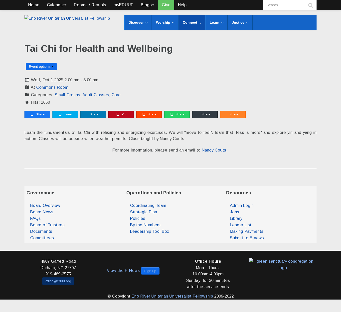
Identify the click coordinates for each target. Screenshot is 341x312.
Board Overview (45, 205)
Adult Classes (95, 94)
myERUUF (123, 4)
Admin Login (242, 205)
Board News (41, 212)
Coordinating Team (148, 205)
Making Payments (246, 231)
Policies (137, 218)
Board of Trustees (47, 225)
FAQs (35, 218)
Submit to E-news (247, 237)
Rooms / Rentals (90, 4)
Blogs (146, 4)
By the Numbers (145, 225)
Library (236, 218)
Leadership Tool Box (149, 231)
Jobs (234, 212)
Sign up (150, 271)
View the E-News (123, 270)
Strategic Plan (143, 212)
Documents (41, 231)
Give (166, 4)
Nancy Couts (214, 150)
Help (182, 4)
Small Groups (67, 94)
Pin (123, 114)
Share (39, 114)
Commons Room (52, 87)
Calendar (55, 4)
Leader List (240, 225)
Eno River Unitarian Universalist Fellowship (172, 296)
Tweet (67, 114)
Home (33, 4)
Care (116, 94)
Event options (40, 67)
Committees (42, 237)
